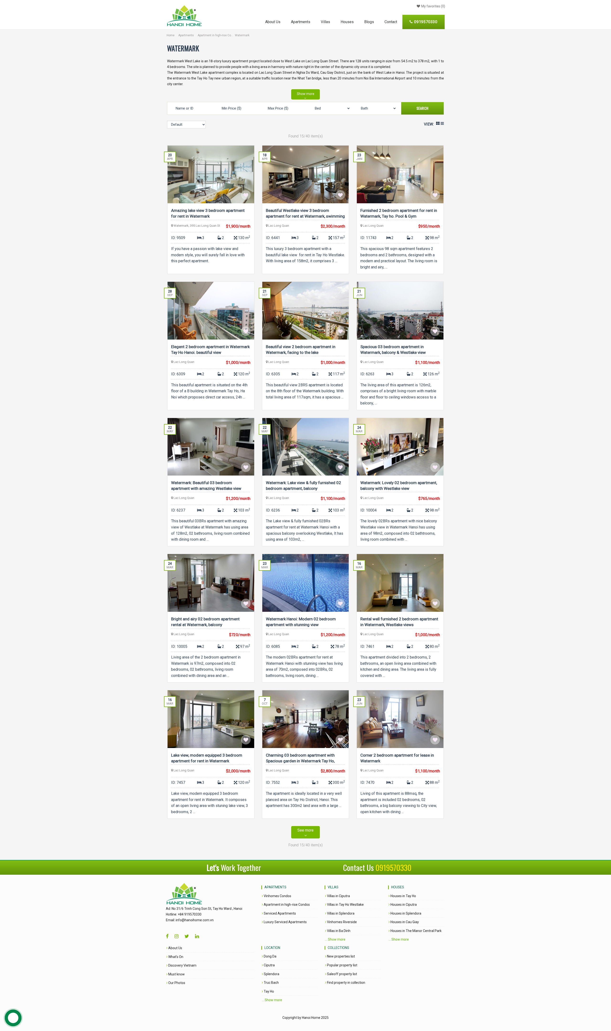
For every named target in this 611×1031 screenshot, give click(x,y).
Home (170, 35)
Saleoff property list (341, 974)
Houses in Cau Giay (404, 922)
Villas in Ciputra (338, 896)
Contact (391, 22)
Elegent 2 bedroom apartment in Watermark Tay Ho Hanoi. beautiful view (210, 349)
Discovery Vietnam (182, 965)
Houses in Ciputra (403, 904)
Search (422, 108)
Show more (305, 94)
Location (272, 948)
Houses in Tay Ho (403, 896)
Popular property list (341, 965)
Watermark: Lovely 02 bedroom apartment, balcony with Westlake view (398, 485)
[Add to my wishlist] (246, 195)
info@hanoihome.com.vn (195, 920)
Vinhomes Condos (277, 896)
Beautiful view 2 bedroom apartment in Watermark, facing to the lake (300, 349)
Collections (338, 948)
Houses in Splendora (405, 913)
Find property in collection (345, 982)
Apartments (300, 22)
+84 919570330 (189, 914)
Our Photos (176, 983)
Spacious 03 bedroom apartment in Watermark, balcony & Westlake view (393, 349)
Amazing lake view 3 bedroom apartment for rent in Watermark (208, 213)
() (433, 6)
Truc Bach (271, 982)
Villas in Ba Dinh (338, 931)
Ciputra (269, 965)
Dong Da (269, 956)
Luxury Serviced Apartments (285, 922)
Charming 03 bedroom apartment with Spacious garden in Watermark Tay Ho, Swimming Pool (300, 759)
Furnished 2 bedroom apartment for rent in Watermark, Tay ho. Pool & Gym (398, 213)
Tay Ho (268, 991)
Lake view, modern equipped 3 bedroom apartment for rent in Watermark (206, 758)
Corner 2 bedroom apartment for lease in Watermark (397, 758)
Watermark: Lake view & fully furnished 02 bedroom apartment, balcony (303, 485)
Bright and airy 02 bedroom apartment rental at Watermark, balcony (205, 622)
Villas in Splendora (340, 913)
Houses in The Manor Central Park (416, 931)
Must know (176, 974)
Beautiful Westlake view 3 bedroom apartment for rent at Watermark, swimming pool (305, 214)
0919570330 (393, 867)
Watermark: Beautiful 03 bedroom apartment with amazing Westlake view (206, 485)
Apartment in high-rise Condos (215, 35)
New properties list (340, 956)
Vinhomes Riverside (341, 922)
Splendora (271, 974)
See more (305, 830)
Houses (347, 22)
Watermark (242, 35)
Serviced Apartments (279, 913)
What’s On (175, 957)
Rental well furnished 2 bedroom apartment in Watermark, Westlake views (399, 622)
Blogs (369, 22)
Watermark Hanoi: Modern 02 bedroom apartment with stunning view (301, 622)
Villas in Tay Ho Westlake (345, 904)
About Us (272, 22)
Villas (325, 22)
